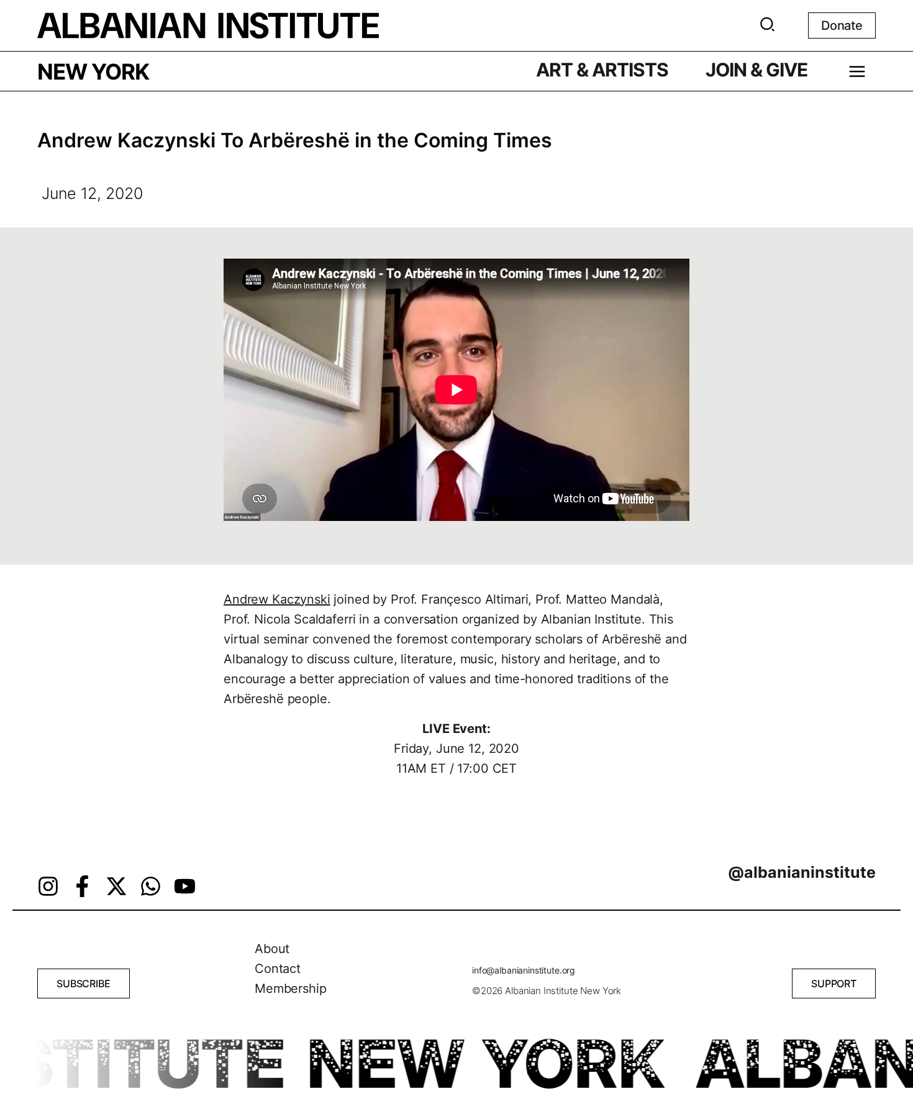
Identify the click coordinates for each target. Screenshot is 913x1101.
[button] (768, 27)
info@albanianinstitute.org (523, 970)
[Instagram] (48, 886)
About (272, 948)
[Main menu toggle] (857, 71)
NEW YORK (93, 71)
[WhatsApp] (150, 886)
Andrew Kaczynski (277, 599)
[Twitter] (116, 886)
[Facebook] (82, 886)
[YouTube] (185, 886)
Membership (291, 988)
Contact (278, 968)
